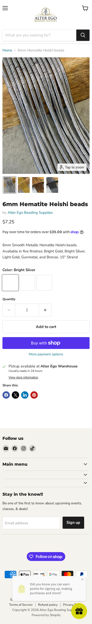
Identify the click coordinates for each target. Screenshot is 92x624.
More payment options (46, 354)
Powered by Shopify (46, 615)
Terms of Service (21, 605)
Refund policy (48, 605)
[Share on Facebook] (6, 395)
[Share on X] (15, 395)
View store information (23, 377)
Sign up (73, 522)
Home (7, 50)
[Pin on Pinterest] (34, 395)
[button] (9, 185)
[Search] (83, 35)
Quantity (8, 299)
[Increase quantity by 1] (45, 310)
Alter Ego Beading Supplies (30, 212)
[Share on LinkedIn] (24, 395)
